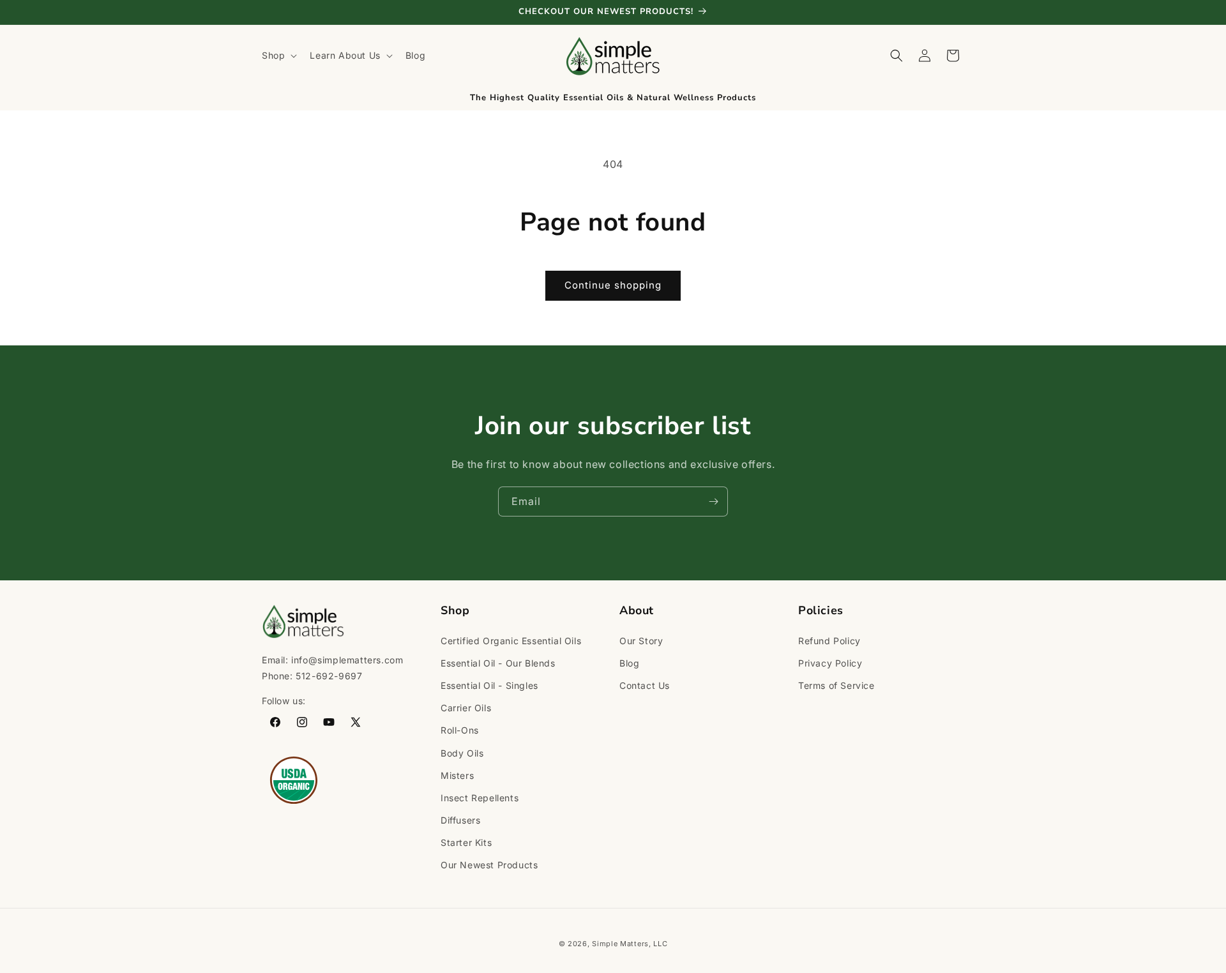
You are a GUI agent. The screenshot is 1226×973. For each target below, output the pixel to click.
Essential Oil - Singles (489, 684)
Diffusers (460, 819)
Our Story (641, 640)
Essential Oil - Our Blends (498, 662)
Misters (457, 774)
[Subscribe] (713, 502)
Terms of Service (836, 684)
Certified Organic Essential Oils (511, 640)
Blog (629, 662)
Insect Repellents (479, 797)
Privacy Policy (830, 662)
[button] (278, 55)
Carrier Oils (466, 707)
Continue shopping (613, 285)
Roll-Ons (460, 730)
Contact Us (644, 684)
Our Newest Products (489, 864)
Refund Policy (829, 640)
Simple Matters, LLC (629, 943)
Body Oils (462, 752)
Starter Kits (466, 842)
